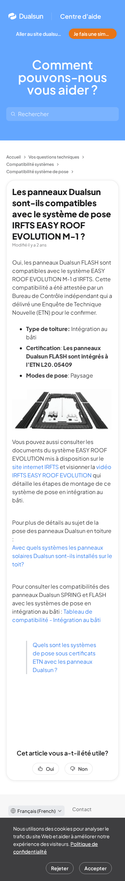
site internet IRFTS (35, 466)
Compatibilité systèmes (30, 164)
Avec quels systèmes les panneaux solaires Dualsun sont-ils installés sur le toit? (62, 556)
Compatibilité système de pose (37, 171)
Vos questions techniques (53, 157)
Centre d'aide (80, 16)
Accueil (13, 157)
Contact (82, 809)
